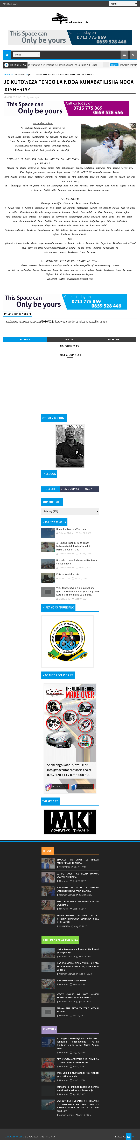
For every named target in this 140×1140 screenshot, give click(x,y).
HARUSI (47, 851)
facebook (113, 339)
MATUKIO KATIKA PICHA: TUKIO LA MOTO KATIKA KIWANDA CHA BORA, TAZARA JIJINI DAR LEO (78, 966)
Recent (50, 489)
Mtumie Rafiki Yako (16, 313)
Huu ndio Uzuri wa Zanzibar (71, 529)
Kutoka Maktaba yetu (67, 574)
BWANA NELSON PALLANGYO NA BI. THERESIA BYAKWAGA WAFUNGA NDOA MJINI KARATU (78, 919)
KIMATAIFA (49, 1029)
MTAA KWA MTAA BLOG (13, 1137)
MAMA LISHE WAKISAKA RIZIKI (71, 980)
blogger (25, 339)
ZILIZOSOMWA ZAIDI (70, 490)
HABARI (99, 65)
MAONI (89, 489)
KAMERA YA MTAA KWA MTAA (60, 940)
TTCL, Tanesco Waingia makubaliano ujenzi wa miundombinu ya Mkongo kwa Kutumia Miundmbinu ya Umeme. (77, 591)
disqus (69, 339)
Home (7, 74)
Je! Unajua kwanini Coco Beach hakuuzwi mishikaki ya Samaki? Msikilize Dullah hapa (73, 546)
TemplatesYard (71, 1132)
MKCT (132, 1137)
